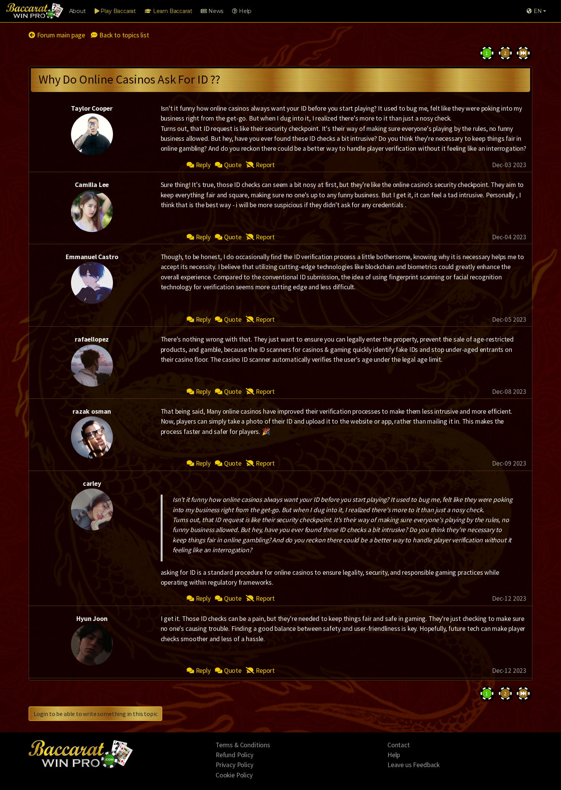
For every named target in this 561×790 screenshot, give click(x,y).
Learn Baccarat (172, 11)
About (77, 11)
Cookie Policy (234, 775)
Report (264, 165)
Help (244, 11)
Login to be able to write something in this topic (95, 713)
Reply (202, 165)
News (215, 11)
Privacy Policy (234, 765)
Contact (398, 745)
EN (537, 11)
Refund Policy (234, 755)
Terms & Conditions (243, 745)
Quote (232, 165)
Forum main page (60, 35)
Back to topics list (123, 35)
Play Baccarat (117, 11)
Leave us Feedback (413, 765)
